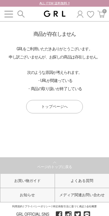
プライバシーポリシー (38, 206)
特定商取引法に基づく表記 (68, 206)
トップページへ (54, 106)
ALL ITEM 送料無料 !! (55, 3)
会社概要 (91, 206)
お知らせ (27, 195)
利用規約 (17, 206)
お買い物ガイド (27, 180)
